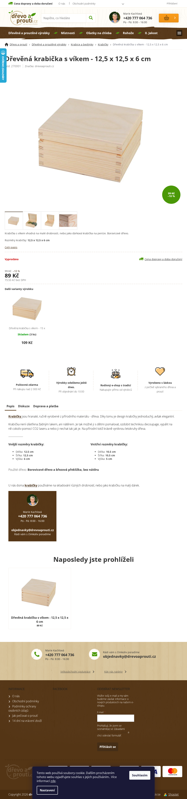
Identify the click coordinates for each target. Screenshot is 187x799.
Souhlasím (140, 775)
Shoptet (173, 794)
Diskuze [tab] (24, 406)
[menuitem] (29, 33)
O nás (61, 3)
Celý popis (11, 247)
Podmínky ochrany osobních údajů (22, 708)
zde (53, 781)
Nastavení (47, 790)
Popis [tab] (10, 406)
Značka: (39, 66)
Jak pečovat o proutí (25, 716)
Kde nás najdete (113, 671)
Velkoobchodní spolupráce (75, 671)
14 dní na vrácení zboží (27, 721)
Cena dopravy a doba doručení (33, 3)
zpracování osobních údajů (112, 732)
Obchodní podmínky (83, 3)
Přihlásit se (108, 747)
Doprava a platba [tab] (45, 406)
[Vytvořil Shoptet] (164, 794)
